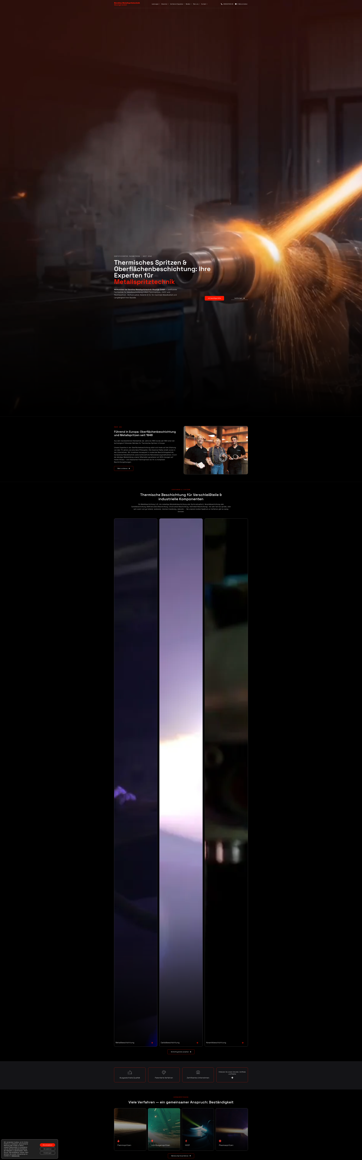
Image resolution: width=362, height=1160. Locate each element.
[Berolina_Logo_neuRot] (127, 3)
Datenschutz (16, 1156)
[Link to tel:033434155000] (221, 4)
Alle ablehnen (47, 1149)
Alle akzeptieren (47, 1145)
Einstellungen (47, 1153)
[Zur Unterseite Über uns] (232, 1074)
